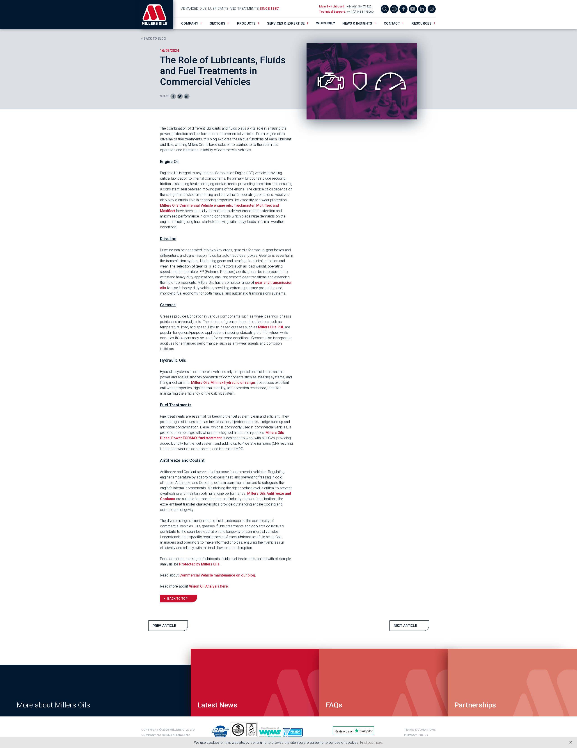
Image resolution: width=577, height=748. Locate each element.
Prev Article (164, 626)
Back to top (177, 598)
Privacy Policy (416, 735)
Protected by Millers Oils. (200, 564)
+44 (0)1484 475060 (360, 11)
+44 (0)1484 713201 (360, 6)
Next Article (405, 626)
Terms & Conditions (420, 729)
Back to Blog (155, 38)
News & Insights (357, 23)
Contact (392, 23)
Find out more (371, 742)
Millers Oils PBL (271, 327)
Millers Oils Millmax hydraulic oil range (223, 382)
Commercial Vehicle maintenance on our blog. (218, 575)
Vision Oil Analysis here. (209, 586)
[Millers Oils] (157, 14)
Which (325, 23)
